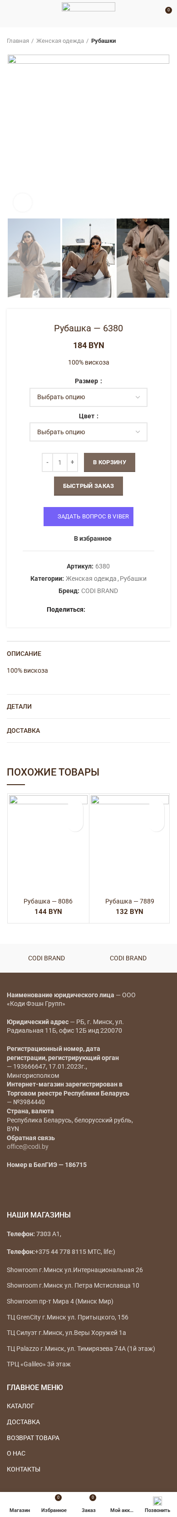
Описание (24, 653)
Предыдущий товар (147, 41)
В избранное (93, 538)
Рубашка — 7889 (129, 901)
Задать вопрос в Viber (93, 516)
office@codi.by (28, 1146)
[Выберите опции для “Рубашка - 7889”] (156, 824)
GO (151, 13)
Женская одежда (60, 40)
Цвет (87, 416)
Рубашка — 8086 (48, 901)
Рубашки (103, 40)
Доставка (23, 730)
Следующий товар (165, 41)
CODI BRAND (99, 590)
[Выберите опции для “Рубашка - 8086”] (75, 824)
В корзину (109, 462)
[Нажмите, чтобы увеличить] (23, 202)
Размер (87, 381)
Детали (19, 706)
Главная (18, 40)
